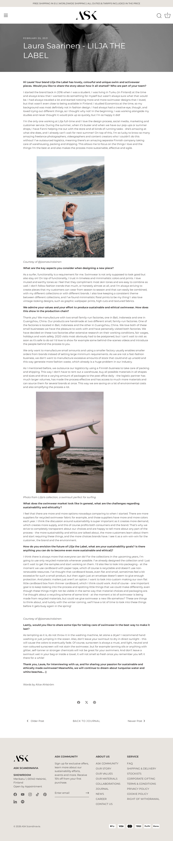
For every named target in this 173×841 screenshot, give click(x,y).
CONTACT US (104, 804)
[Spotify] (22, 801)
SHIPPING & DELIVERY (141, 768)
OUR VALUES (104, 773)
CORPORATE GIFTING (141, 778)
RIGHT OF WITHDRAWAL (143, 799)
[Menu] (6, 15)
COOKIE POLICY (137, 793)
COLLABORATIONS (108, 783)
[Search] (159, 16)
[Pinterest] (45, 794)
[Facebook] (15, 794)
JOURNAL (102, 788)
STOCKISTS (134, 773)
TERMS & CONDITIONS (141, 783)
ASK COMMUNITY (107, 763)
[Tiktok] (37, 794)
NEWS (100, 793)
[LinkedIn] (15, 801)
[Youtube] (22, 794)
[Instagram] (30, 794)
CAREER (101, 799)
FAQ (130, 763)
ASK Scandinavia (31, 826)
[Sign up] (87, 793)
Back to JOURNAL (86, 721)
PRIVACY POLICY (138, 788)
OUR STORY (103, 768)
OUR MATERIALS (106, 778)
